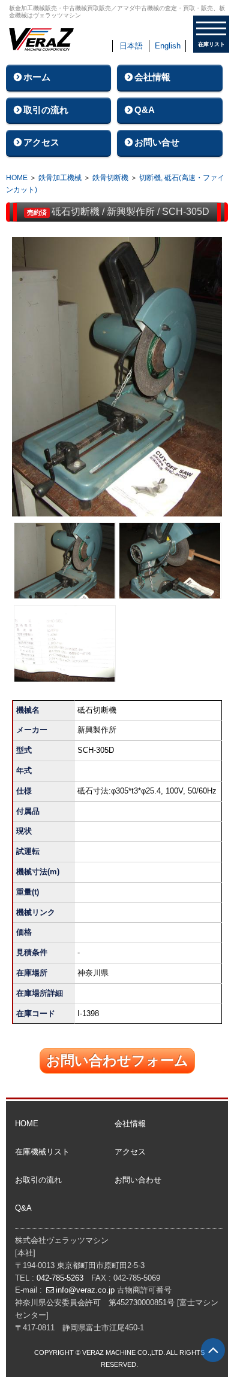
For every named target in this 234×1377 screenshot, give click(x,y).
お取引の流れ (38, 1179)
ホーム (36, 77)
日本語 (131, 45)
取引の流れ (45, 110)
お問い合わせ (138, 1179)
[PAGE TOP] (213, 1350)
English (168, 45)
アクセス (41, 142)
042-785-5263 (60, 1277)
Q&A (144, 110)
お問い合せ (156, 142)
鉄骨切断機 (111, 178)
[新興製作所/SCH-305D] (117, 379)
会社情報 (152, 77)
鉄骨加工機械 (60, 178)
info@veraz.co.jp (85, 1289)
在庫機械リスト (42, 1151)
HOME (17, 178)
